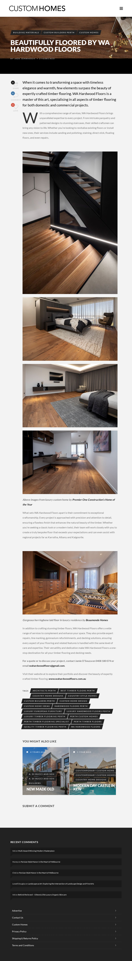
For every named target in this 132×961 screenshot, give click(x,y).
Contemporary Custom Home (95, 770)
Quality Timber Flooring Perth (45, 727)
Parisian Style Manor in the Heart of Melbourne (40, 862)
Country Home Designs (48, 696)
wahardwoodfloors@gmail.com (47, 665)
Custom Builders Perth (59, 32)
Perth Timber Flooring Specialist (46, 721)
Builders (35, 783)
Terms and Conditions (23, 945)
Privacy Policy (19, 931)
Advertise (17, 910)
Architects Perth (44, 690)
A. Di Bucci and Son (41, 774)
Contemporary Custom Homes (96, 775)
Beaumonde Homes (97, 620)
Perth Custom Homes (84, 716)
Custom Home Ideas (37, 706)
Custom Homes (89, 32)
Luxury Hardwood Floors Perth (88, 711)
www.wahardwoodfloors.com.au (67, 678)
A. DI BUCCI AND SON (41, 778)
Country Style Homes (82, 696)
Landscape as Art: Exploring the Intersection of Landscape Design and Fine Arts (61, 884)
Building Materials (26, 32)
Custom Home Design (73, 701)
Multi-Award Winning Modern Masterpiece (36, 851)
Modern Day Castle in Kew (94, 787)
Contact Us (17, 917)
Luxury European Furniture (43, 711)
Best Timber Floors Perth (78, 690)
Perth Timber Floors (88, 721)
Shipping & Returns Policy (25, 938)
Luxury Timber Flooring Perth (44, 716)
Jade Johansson (24, 58)
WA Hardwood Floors (85, 727)
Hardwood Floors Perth (71, 706)
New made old (40, 789)
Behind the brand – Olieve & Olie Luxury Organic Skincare (42, 894)
